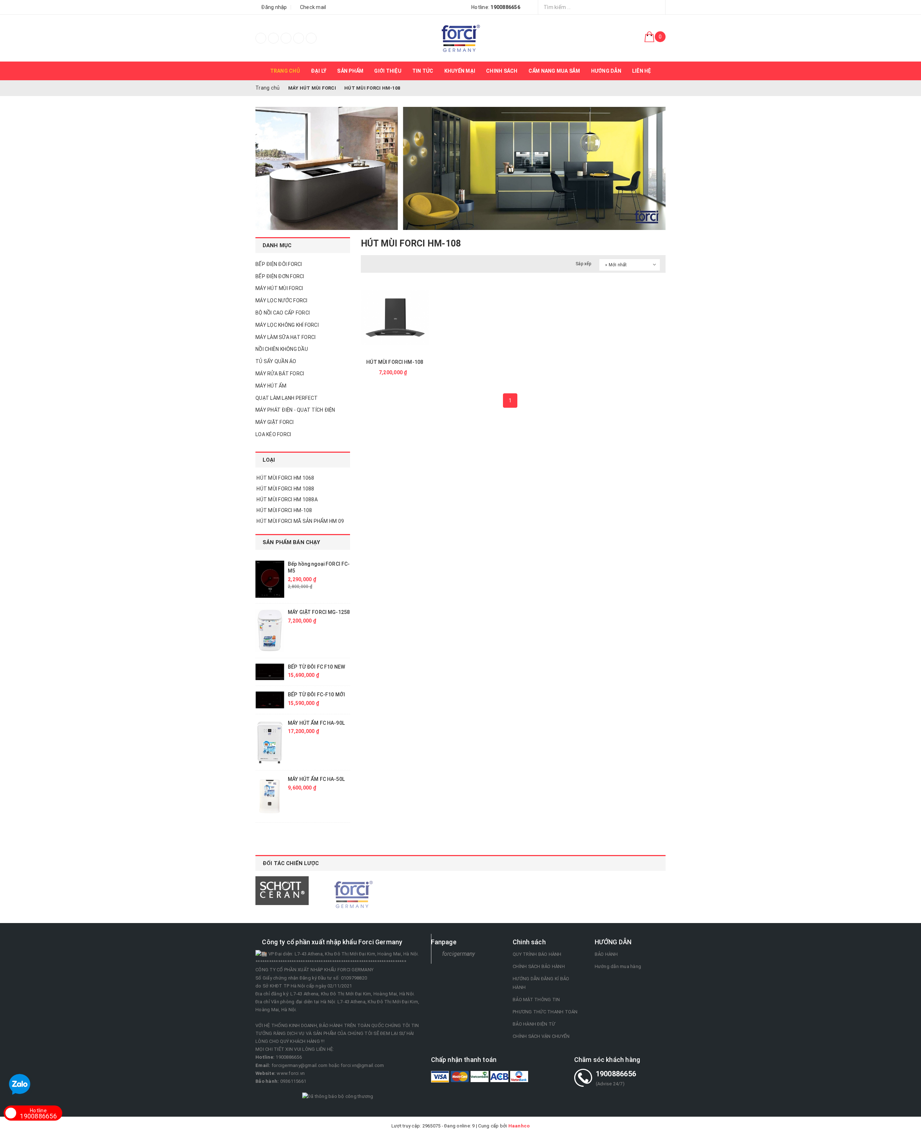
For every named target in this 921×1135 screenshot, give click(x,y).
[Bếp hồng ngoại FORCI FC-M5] (269, 579)
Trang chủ (285, 71)
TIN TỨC (423, 71)
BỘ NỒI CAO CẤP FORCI (282, 313)
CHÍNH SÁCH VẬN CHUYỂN (541, 1036)
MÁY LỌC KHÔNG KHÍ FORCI (287, 325)
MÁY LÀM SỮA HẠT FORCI (285, 337)
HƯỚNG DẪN (606, 71)
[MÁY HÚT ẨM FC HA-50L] (269, 796)
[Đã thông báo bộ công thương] (337, 1096)
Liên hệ (641, 71)
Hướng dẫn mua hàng (618, 966)
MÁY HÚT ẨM (271, 386)
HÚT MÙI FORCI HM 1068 (284, 478)
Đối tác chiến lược (291, 863)
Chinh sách (502, 71)
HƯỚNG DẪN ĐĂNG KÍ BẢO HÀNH (541, 983)
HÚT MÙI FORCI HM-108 (394, 362)
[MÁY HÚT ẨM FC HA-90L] (269, 742)
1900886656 (38, 1114)
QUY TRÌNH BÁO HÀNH (537, 954)
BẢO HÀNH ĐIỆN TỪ (534, 1024)
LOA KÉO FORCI (273, 434)
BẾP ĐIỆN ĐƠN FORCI (279, 276)
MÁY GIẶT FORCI (274, 422)
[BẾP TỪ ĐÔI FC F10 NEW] (269, 672)
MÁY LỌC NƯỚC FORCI (281, 300)
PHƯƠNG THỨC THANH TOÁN (545, 1011)
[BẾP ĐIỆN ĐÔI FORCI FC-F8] (460, 38)
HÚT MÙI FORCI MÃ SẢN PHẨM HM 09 (299, 521)
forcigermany (458, 953)
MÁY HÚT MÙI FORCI (279, 288)
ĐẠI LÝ (319, 71)
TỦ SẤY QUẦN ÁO (275, 361)
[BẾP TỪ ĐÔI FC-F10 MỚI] (269, 699)
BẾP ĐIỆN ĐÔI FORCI (278, 264)
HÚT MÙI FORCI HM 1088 (284, 489)
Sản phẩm (350, 71)
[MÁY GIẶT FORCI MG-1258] (269, 630)
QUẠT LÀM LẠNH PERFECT (286, 398)
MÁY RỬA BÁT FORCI (279, 373)
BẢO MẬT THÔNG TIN (536, 999)
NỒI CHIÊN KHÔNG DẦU (281, 349)
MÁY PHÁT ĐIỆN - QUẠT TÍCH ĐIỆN (295, 410)
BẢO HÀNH (606, 954)
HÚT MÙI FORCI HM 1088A (286, 499)
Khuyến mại (460, 71)
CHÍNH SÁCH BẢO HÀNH (539, 966)
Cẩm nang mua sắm (554, 71)
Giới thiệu (387, 71)
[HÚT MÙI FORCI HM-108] (395, 318)
